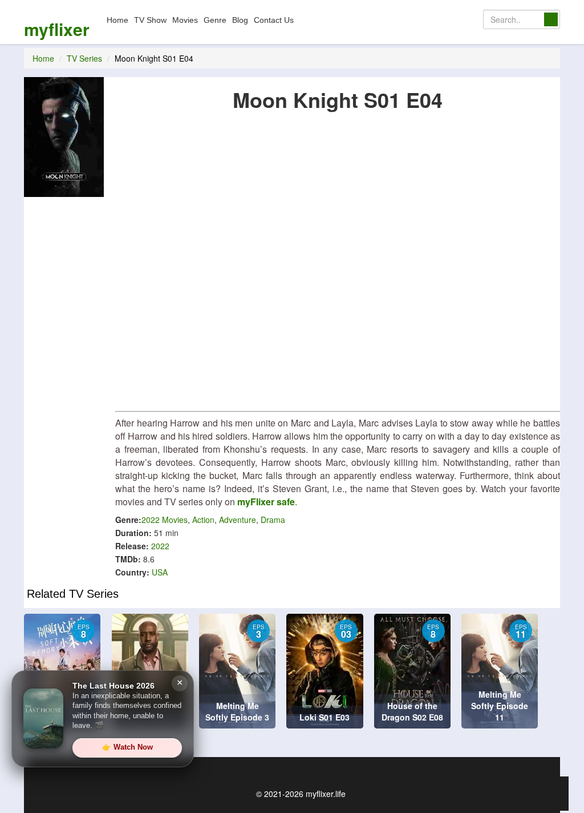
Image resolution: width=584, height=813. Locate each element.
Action (203, 519)
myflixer (57, 29)
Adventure (237, 519)
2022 (160, 546)
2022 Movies (164, 519)
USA (160, 572)
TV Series (84, 58)
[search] (551, 19)
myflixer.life (326, 793)
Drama (273, 519)
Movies (185, 20)
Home (117, 20)
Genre (215, 20)
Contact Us (274, 20)
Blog (240, 20)
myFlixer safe (266, 501)
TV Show (150, 20)
